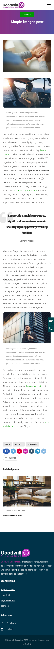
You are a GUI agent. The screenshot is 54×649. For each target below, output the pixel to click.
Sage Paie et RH (8, 600)
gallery (18, 444)
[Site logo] (13, 5)
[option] (27, 496)
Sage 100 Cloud (8, 589)
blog (7, 444)
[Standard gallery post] (27, 491)
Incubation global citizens (25, 190)
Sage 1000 (5, 595)
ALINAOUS (27, 644)
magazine (32, 444)
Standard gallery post (12, 515)
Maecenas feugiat (34, 386)
